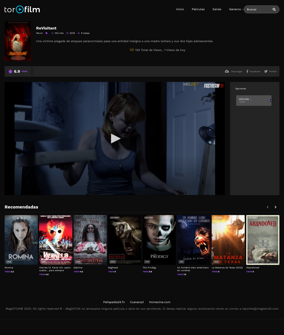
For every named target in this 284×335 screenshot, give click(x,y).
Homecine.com (159, 302)
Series (217, 9)
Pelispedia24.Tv (114, 302)
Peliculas (198, 9)
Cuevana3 (137, 302)
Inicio (180, 9)
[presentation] (275, 207)
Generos (235, 9)
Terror (39, 33)
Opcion (245, 100)
